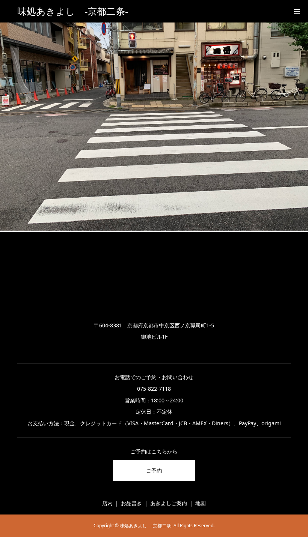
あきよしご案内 (168, 503)
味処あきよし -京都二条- (72, 11)
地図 (200, 503)
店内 (107, 503)
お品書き (131, 503)
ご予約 (154, 470)
